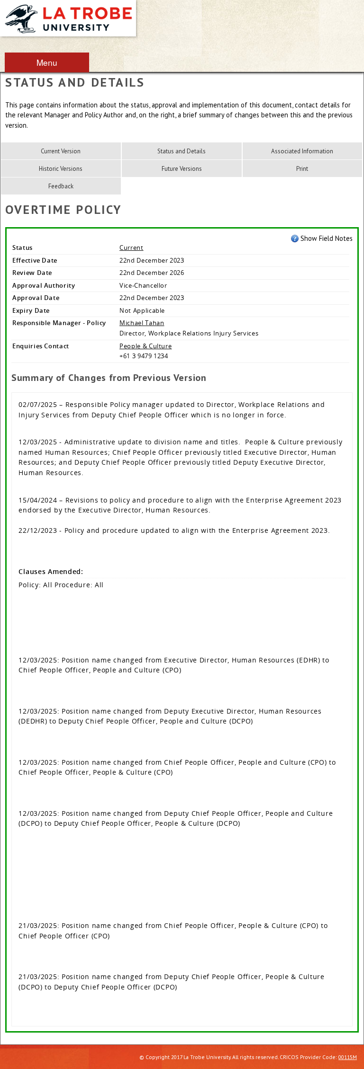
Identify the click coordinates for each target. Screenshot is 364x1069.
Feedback (60, 186)
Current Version (61, 151)
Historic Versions (60, 169)
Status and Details (181, 151)
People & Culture (145, 346)
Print (302, 169)
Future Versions (182, 169)
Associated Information (302, 151)
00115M (347, 1056)
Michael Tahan (141, 322)
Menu (46, 62)
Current (131, 247)
